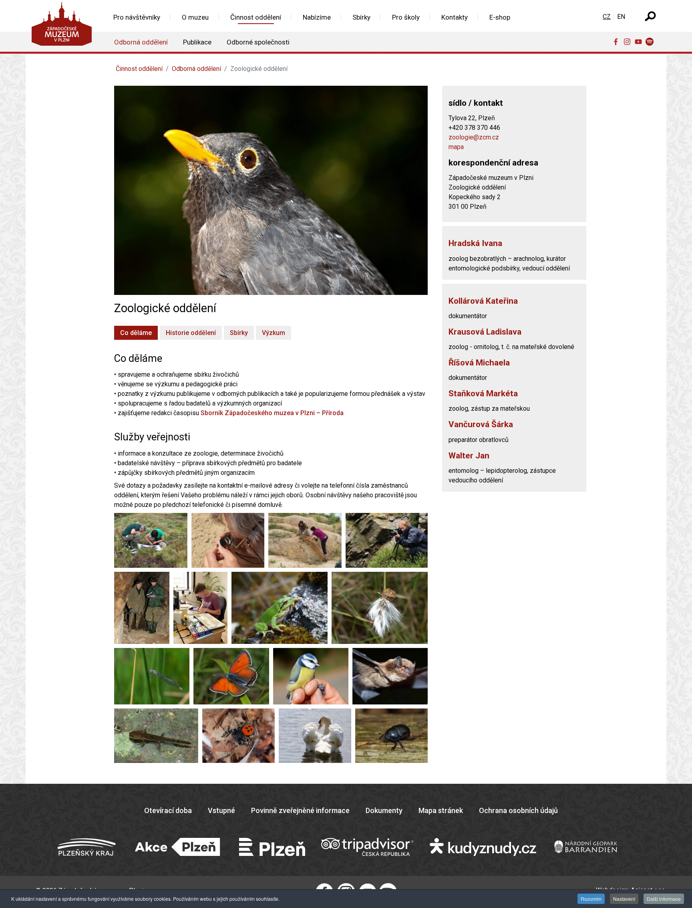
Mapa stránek (440, 810)
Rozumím (591, 898)
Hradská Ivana (475, 243)
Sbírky (239, 333)
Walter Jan (469, 455)
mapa (456, 147)
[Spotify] (651, 41)
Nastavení (624, 898)
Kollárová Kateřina (483, 301)
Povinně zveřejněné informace (300, 810)
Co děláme (136, 333)
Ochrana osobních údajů (518, 810)
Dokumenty (384, 810)
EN (621, 16)
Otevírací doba (168, 810)
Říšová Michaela (479, 362)
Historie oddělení (191, 333)
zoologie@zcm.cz (474, 137)
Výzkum (273, 333)
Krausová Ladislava (485, 332)
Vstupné (221, 810)
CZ (607, 16)
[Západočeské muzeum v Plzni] (64, 26)
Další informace (664, 898)
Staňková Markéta (483, 393)
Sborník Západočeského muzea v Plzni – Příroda (272, 413)
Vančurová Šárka (481, 424)
